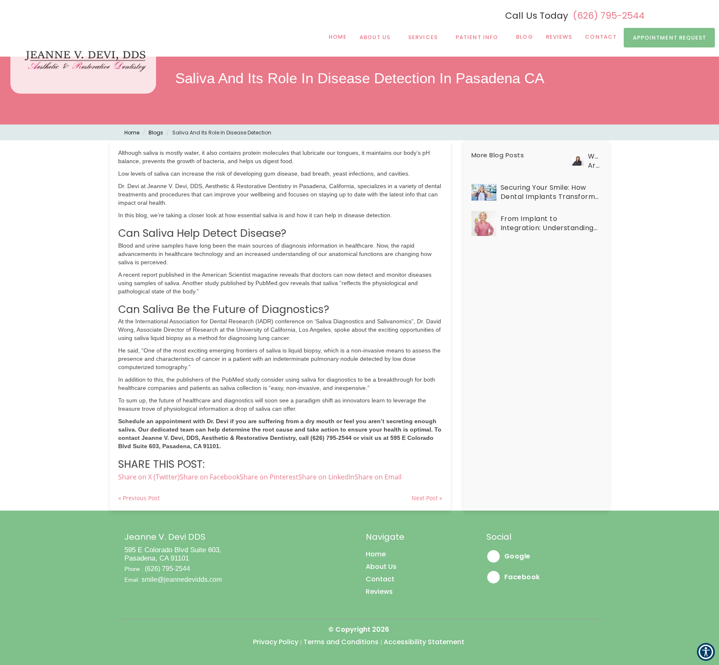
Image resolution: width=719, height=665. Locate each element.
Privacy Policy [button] (275, 642)
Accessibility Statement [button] (424, 642)
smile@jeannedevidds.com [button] (181, 579)
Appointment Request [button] (670, 38)
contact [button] (601, 37)
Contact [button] (380, 579)
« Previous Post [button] (139, 498)
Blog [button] (524, 37)
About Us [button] (375, 37)
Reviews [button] (559, 37)
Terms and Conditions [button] (341, 642)
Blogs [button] (156, 132)
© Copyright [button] (358, 629)
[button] (378, 476)
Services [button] (423, 37)
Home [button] (338, 37)
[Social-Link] (670, 14)
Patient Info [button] (477, 37)
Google (516, 556)
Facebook (521, 577)
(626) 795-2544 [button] (609, 15)
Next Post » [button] (427, 498)
